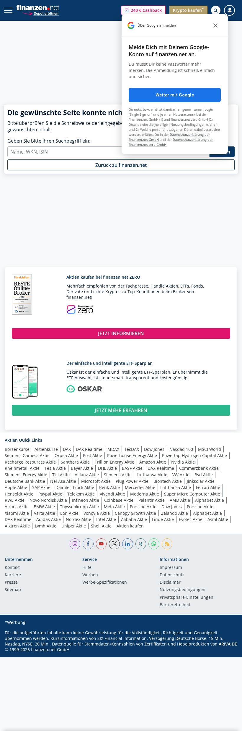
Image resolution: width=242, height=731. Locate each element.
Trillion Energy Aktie (114, 462)
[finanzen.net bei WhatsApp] (153, 543)
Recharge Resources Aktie (30, 462)
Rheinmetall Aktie (22, 468)
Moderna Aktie (144, 494)
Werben (90, 575)
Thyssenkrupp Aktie (79, 506)
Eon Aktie (69, 513)
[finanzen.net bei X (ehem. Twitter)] (114, 543)
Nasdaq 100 (181, 449)
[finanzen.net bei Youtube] (101, 543)
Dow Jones (154, 449)
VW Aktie (180, 474)
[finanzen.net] (38, 7)
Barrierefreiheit (175, 605)
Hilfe (86, 567)
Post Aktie (92, 455)
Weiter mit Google (175, 95)
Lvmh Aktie (45, 526)
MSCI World (209, 449)
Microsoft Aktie (96, 481)
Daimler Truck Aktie (74, 487)
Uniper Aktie (73, 526)
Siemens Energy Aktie (26, 474)
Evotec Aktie (190, 519)
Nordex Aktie (78, 519)
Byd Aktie (203, 474)
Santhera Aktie (75, 462)
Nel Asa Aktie (63, 481)
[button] (143, 10)
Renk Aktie (109, 487)
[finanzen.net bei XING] (140, 543)
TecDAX (131, 449)
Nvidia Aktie (183, 462)
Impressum (171, 567)
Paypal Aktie (50, 494)
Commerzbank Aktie (199, 468)
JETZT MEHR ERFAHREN (121, 410)
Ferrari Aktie (208, 487)
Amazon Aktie (152, 462)
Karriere (13, 575)
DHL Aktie (107, 468)
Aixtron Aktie (17, 526)
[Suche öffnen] (215, 10)
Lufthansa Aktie (152, 474)
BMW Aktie (44, 506)
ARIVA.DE (228, 644)
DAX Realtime (89, 449)
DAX (67, 449)
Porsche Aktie (143, 506)
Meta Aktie (114, 506)
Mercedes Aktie (140, 487)
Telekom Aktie (81, 494)
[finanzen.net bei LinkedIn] (127, 543)
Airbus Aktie (17, 506)
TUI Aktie (61, 474)
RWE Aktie (14, 500)
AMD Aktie (180, 500)
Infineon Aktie (85, 500)
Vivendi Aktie (112, 494)
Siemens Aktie (118, 474)
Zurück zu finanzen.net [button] (121, 165)
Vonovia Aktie (97, 513)
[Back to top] (226, 723)
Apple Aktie (16, 487)
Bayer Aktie (82, 468)
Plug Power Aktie (132, 481)
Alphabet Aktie (209, 500)
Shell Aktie (101, 526)
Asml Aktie (217, 519)
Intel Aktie (106, 519)
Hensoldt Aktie (19, 494)
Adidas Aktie (48, 519)
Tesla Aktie (55, 468)
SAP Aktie (41, 487)
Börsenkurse (17, 449)
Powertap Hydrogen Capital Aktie (194, 455)
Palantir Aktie (151, 500)
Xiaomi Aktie (17, 513)
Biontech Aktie (167, 481)
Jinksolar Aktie (201, 481)
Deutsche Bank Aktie (25, 481)
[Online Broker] (40, 13)
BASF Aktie (132, 468)
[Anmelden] (229, 10)
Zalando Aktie (174, 513)
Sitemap (13, 590)
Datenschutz (172, 575)
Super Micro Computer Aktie (192, 494)
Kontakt (12, 567)
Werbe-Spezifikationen (104, 582)
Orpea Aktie (66, 455)
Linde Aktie (163, 519)
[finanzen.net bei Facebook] (88, 543)
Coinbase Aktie (118, 500)
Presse (11, 582)
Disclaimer (170, 582)
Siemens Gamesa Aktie (27, 455)
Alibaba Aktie (134, 519)
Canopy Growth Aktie (135, 513)
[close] (215, 25)
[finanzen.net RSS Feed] (167, 543)
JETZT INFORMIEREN (121, 333)
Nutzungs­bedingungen (182, 590)
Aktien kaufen (130, 526)
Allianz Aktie (87, 474)
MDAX (113, 449)
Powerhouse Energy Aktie (132, 455)
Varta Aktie (44, 513)
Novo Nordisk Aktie (48, 500)
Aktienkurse (46, 449)
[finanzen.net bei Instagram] (75, 543)
